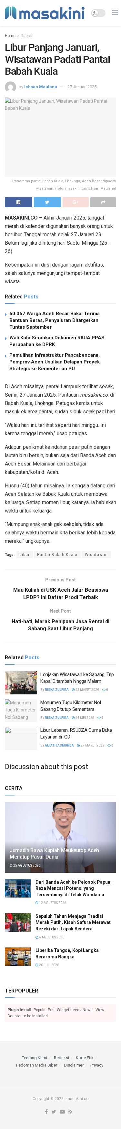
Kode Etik (85, 1057)
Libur (25, 554)
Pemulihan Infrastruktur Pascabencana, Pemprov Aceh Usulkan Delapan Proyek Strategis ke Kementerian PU (54, 362)
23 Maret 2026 (87, 690)
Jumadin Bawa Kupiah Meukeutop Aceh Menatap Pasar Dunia (54, 853)
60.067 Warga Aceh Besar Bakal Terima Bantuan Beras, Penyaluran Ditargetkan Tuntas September (54, 320)
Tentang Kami (34, 1057)
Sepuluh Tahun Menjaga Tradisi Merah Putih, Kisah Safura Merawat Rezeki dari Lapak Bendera (73, 922)
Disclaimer (74, 1065)
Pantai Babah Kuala (57, 554)
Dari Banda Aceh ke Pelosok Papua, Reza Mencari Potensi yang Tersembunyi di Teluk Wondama (73, 888)
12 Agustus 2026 (52, 903)
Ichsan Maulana (40, 86)
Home (10, 35)
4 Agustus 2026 (51, 937)
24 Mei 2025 (84, 718)
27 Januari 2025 (81, 86)
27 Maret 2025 (92, 745)
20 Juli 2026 (48, 965)
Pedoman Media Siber (36, 1065)
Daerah (27, 35)
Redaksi (61, 1057)
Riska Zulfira (57, 690)
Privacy (96, 1065)
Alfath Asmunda (59, 745)
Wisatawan (96, 554)
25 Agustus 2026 (26, 865)
